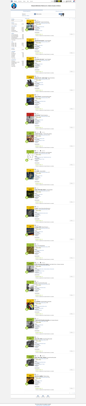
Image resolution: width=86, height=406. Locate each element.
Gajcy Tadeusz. (38, 380)
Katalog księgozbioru (26, 11)
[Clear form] (61, 15)
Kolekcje (28, 15)
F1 (68, 1)
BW (57, 1)
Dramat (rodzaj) (40, 84)
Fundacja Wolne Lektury (42, 302)
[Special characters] (63, 15)
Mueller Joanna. (38, 175)
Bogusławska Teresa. (39, 250)
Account (31, 1)
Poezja (39, 47)
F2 (70, 1)
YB (58, 1)
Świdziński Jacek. (47, 157)
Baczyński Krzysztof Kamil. (40, 101)
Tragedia (36, 86)
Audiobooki (40, 140)
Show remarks (37, 32)
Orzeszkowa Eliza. (39, 82)
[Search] (63, 14)
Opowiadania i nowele (38, 30)
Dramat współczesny (38, 310)
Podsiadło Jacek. (39, 45)
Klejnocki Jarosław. (39, 324)
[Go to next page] (72, 19)
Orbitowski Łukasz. (39, 157)
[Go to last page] (74, 19)
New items (20, 1)
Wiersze (36, 49)
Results (15, 1)
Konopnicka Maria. (39, 119)
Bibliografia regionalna (59, 11)
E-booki (36, 28)
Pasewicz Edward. (39, 231)
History (24, 1)
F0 (66, 1)
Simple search (24, 15)
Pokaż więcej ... (13, 66)
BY (60, 1)
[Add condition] (61, 14)
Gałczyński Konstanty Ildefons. (41, 306)
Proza (39, 28)
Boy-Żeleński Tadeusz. (39, 138)
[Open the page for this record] (30, 26)
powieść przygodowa (38, 272)
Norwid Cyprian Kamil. (39, 26)
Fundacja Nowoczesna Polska (43, 41)
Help (28, 1)
